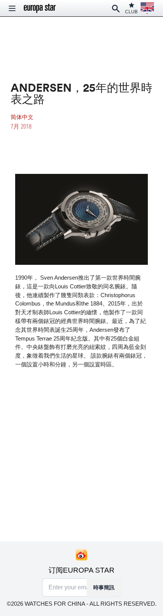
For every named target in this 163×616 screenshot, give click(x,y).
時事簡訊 (103, 587)
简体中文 (22, 117)
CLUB (131, 11)
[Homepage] (40, 8)
